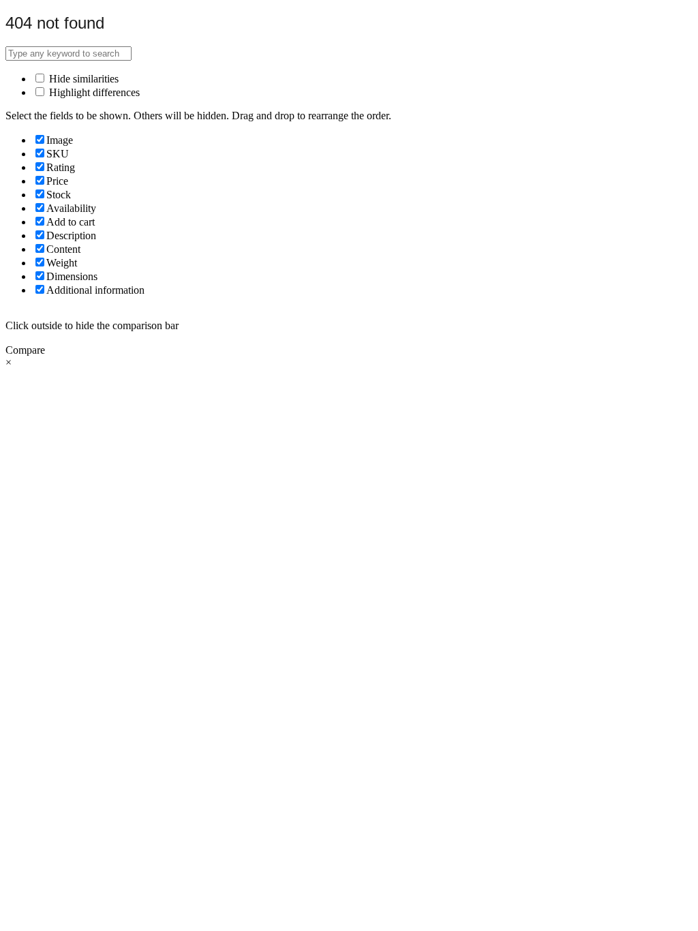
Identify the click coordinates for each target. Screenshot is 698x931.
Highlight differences (93, 92)
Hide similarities (82, 79)
